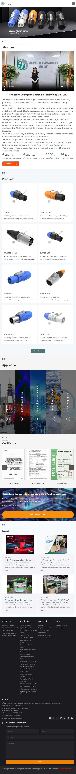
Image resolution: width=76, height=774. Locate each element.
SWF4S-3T (8, 293)
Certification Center (9, 636)
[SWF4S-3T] (19, 277)
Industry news (60, 628)
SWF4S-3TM (9, 334)
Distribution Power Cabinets (26, 675)
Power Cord (24, 672)
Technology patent (9, 633)
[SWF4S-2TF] (55, 237)
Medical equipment (44, 638)
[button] (6, 18)
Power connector (26, 625)
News (58, 621)
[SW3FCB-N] (55, 318)
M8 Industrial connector (28, 686)
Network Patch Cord (27, 669)
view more (37, 351)
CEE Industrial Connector (28, 684)
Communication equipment (43, 631)
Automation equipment (46, 635)
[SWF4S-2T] (19, 196)
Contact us (7, 699)
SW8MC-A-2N (10, 253)
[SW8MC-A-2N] (19, 237)
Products (24, 621)
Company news (61, 625)
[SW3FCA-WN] (55, 196)
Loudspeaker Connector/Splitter (26, 636)
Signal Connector (26, 628)
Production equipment (10, 628)
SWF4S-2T (9, 212)
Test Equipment (7, 630)
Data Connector (25, 640)
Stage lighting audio (45, 628)
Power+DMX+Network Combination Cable (27, 665)
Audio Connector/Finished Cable (27, 645)
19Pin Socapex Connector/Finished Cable (27, 657)
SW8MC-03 (45, 293)
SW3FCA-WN (45, 212)
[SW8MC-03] (55, 277)
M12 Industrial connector (28, 689)
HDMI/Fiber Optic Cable (28, 661)
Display (40, 625)
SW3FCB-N (44, 334)
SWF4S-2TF (45, 253)
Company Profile (8, 625)
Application (43, 621)
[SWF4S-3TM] (19, 318)
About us (6, 621)
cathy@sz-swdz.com (15, 718)
